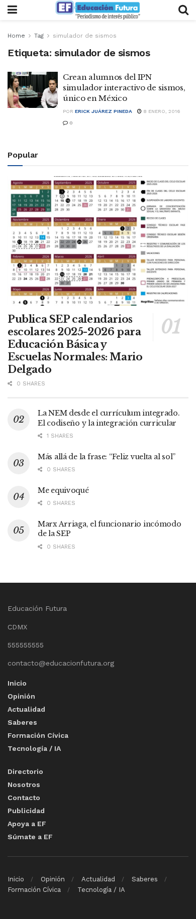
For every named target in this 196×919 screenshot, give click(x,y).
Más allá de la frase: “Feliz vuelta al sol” (106, 456)
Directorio (25, 771)
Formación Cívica (38, 735)
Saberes (22, 722)
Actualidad (26, 709)
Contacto (24, 798)
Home (16, 35)
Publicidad (26, 811)
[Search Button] (183, 10)
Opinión (21, 696)
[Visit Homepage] (97, 10)
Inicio (17, 683)
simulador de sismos (85, 35)
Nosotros (24, 784)
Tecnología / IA (34, 748)
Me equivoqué (63, 490)
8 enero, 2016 (161, 111)
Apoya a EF (27, 824)
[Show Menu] (12, 10)
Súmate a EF (30, 837)
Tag (39, 35)
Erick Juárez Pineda (103, 111)
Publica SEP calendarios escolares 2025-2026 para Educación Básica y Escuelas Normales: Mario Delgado (75, 344)
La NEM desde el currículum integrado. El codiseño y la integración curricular (109, 418)
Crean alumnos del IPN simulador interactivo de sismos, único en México (124, 87)
